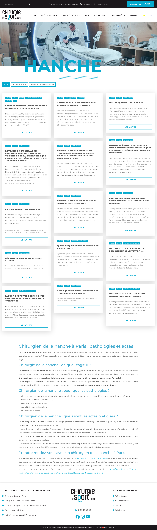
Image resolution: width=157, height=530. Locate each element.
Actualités (117, 15)
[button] (6, 84)
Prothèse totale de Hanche (34, 97)
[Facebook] (77, 516)
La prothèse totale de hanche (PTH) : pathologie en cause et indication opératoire (25, 298)
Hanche (21, 97)
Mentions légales (68, 527)
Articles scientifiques (96, 15)
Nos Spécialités (70, 15)
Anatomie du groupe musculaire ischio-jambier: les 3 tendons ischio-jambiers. (129, 200)
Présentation (48, 15)
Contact (134, 15)
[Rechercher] (29, 4)
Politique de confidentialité (84, 527)
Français (8, 97)
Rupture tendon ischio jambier (22, 209)
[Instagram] (82, 516)
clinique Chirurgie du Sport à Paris (92, 458)
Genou (15, 97)
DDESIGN (110, 527)
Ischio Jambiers (128, 97)
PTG (15, 100)
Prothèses (9, 100)
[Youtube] (87, 516)
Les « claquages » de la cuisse (126, 103)
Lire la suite (26, 133)
